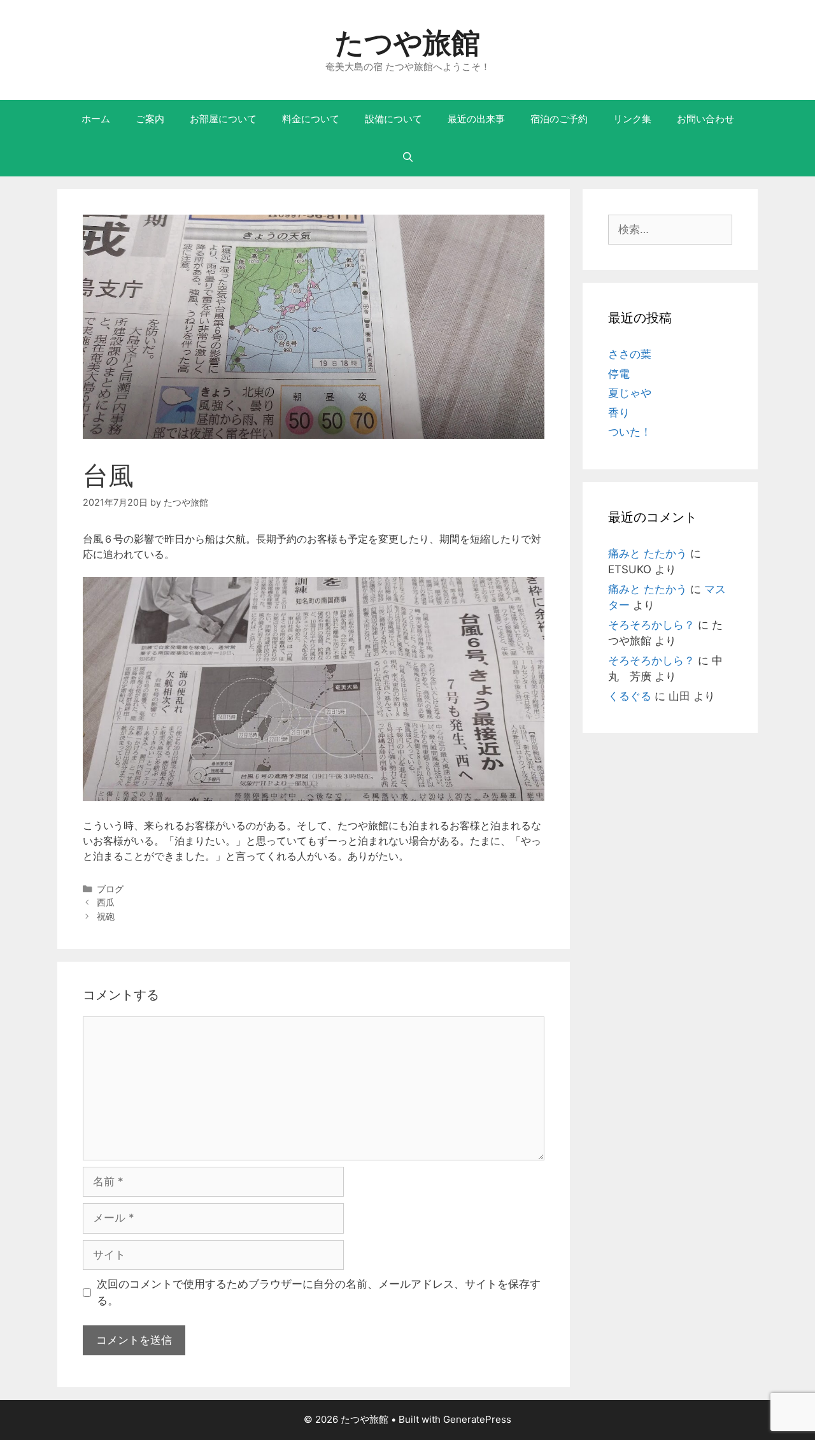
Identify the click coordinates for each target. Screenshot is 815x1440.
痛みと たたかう (647, 553)
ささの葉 (629, 354)
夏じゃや (629, 393)
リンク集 (632, 119)
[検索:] (670, 229)
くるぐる (629, 696)
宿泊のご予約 (559, 119)
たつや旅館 (407, 42)
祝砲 (106, 916)
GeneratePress (477, 1419)
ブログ (110, 888)
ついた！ (629, 431)
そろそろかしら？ (651, 624)
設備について (393, 119)
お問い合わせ (705, 119)
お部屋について (223, 119)
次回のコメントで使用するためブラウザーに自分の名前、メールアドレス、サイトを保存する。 (319, 1292)
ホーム (96, 119)
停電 (619, 373)
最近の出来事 (476, 119)
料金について (310, 119)
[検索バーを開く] (407, 157)
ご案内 (150, 119)
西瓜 (106, 902)
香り (619, 412)
